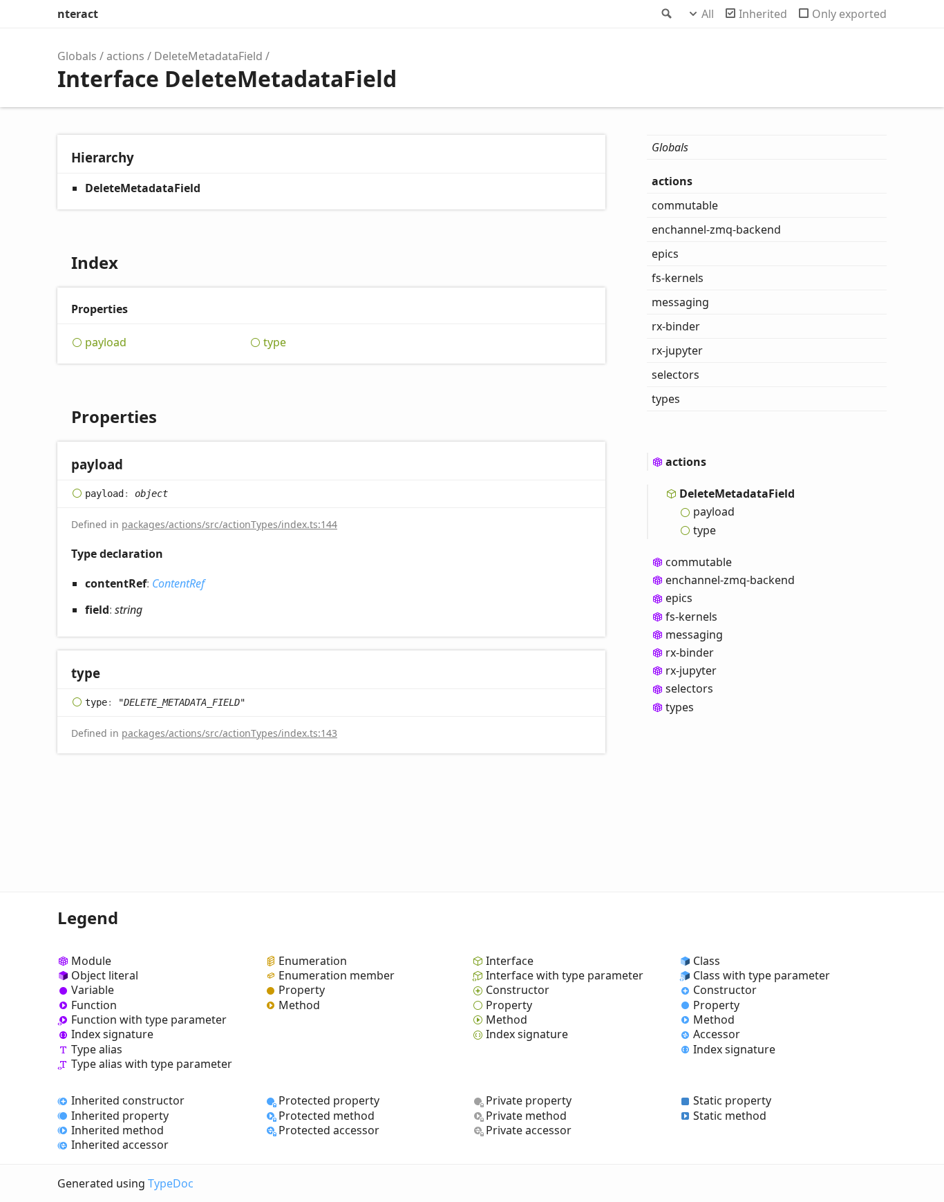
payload (105, 342)
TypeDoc (170, 1183)
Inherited (763, 13)
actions (125, 56)
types (666, 398)
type (274, 342)
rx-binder (676, 326)
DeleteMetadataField (208, 56)
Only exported (849, 13)
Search (665, 14)
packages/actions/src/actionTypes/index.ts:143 (229, 733)
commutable (685, 205)
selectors (675, 374)
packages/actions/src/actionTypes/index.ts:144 (229, 524)
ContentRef (178, 583)
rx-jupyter (677, 350)
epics (665, 253)
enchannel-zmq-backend (716, 229)
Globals (77, 56)
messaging (680, 302)
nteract (77, 13)
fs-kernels (678, 277)
